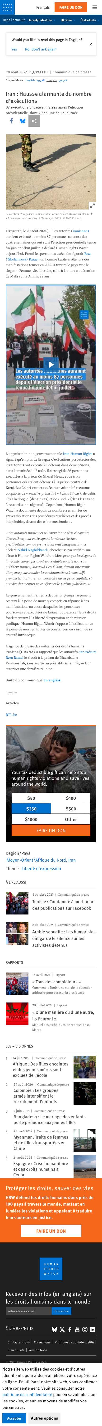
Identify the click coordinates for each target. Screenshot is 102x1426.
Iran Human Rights (77, 453)
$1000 (31, 819)
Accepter (14, 1418)
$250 (31, 808)
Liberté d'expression (41, 868)
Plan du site (16, 1350)
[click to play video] (51, 364)
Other (71, 819)
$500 (71, 808)
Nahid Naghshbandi (33, 549)
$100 (71, 797)
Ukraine (66, 19)
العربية (41, 80)
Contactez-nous (19, 1342)
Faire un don (71, 7)
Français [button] (43, 7)
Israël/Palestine (40, 19)
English (30, 80)
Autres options (44, 1418)
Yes (14, 48)
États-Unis (88, 19)
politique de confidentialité (27, 1394)
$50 (31, 797)
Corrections (42, 1342)
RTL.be (11, 714)
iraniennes (81, 230)
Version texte (37, 1350)
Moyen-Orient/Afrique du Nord (36, 860)
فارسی (63, 80)
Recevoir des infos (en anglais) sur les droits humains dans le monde (48, 1297)
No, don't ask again (40, 48)
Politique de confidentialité (74, 1342)
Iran (72, 860)
